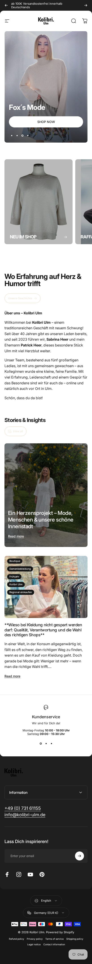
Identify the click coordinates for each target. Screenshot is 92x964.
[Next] (86, 5)
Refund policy (16, 938)
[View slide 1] (40, 743)
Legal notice (34, 944)
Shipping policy (74, 938)
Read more (16, 536)
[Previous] (6, 5)
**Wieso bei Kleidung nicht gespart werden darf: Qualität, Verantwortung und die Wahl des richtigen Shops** (43, 629)
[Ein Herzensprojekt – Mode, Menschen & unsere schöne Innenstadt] (46, 495)
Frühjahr (14, 576)
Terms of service (54, 938)
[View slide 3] (51, 743)
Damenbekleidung (20, 568)
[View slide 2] (46, 743)
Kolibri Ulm (16, 584)
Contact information (54, 944)
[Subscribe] (79, 855)
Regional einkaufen (20, 592)
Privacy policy (35, 938)
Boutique (14, 561)
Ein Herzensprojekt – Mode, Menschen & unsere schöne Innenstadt (40, 520)
